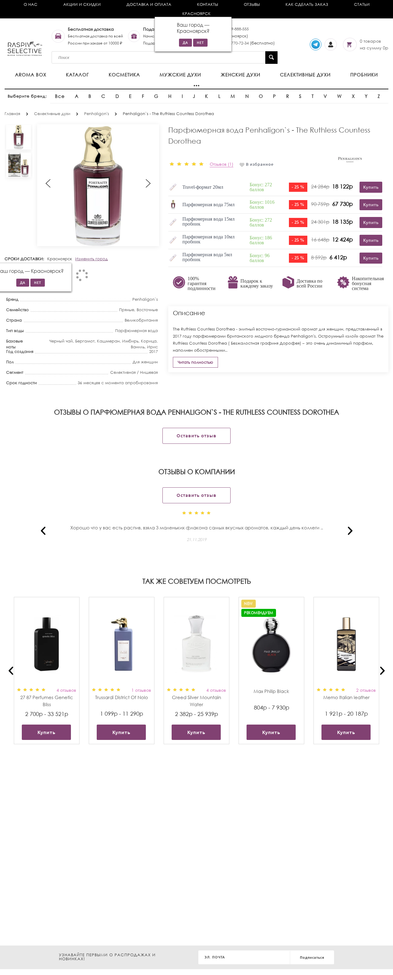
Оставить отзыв (196, 435)
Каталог (77, 75)
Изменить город (91, 258)
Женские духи (240, 75)
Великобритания (141, 320)
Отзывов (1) (221, 164)
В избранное (260, 164)
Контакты (207, 4)
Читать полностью (195, 362)
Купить (46, 732)
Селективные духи (305, 75)
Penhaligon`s (145, 299)
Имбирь (130, 341)
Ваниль (138, 347)
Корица (149, 341)
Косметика (124, 75)
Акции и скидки (82, 4)
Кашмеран (108, 341)
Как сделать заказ (307, 4)
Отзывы (252, 4)
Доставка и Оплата (148, 4)
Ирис (152, 347)
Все (60, 96)
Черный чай (61, 341)
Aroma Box (30, 75)
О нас (30, 4)
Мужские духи (180, 75)
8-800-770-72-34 (234, 43)
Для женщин (145, 362)
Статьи (362, 4)
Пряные (126, 309)
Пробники (364, 75)
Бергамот (85, 341)
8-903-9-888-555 (234, 29)
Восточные (147, 309)
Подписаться (312, 957)
